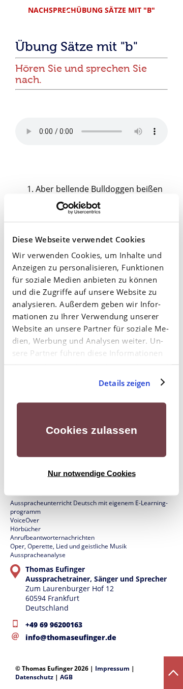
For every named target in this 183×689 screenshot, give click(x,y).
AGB (66, 677)
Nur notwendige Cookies (92, 472)
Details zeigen (124, 382)
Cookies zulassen (91, 430)
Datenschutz (34, 677)
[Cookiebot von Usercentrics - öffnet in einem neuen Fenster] (56, 207)
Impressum (112, 668)
